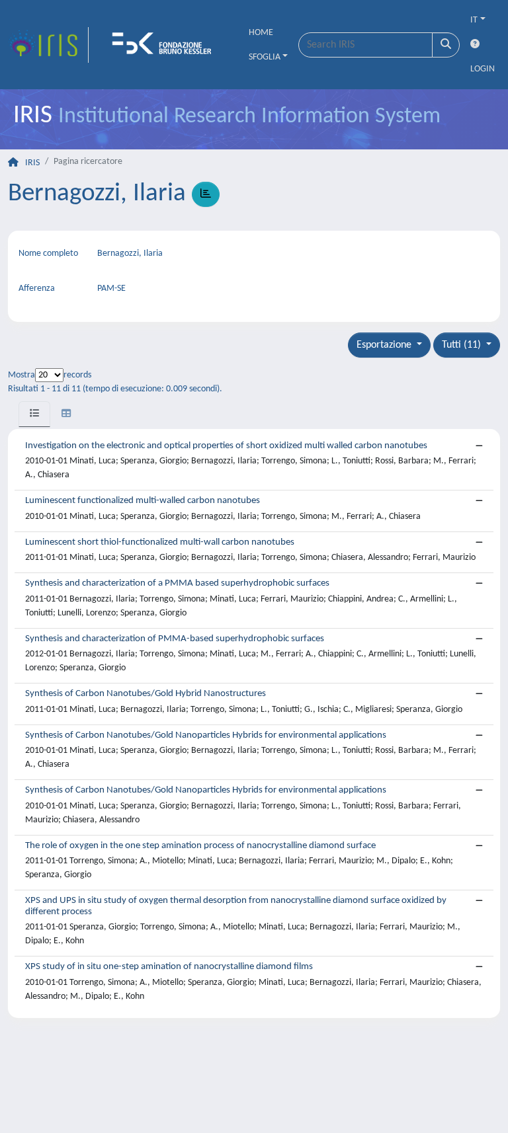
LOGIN (482, 69)
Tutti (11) (463, 345)
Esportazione (385, 345)
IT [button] (474, 20)
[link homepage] (48, 45)
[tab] (34, 414)
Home (261, 33)
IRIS (32, 163)
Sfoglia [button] (264, 57)
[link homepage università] (166, 45)
